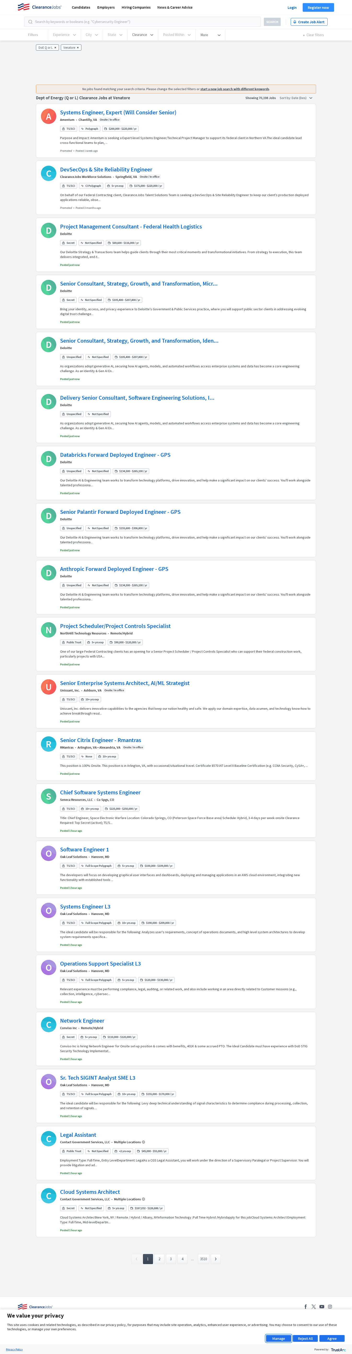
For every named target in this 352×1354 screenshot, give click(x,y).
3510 (203, 1259)
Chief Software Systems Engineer (100, 792)
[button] (142, 35)
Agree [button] (332, 1338)
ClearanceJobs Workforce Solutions (85, 177)
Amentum (67, 119)
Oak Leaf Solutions (73, 857)
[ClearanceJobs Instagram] (330, 1306)
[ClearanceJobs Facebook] (305, 1306)
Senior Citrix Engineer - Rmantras (100, 740)
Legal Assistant (78, 1134)
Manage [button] (278, 1338)
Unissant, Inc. (70, 690)
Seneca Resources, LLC (76, 799)
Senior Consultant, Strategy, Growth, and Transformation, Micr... (139, 283)
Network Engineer (82, 1020)
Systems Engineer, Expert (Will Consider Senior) (118, 112)
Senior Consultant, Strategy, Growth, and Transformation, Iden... (139, 340)
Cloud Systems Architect (90, 1192)
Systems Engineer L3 (85, 906)
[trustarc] (338, 1349)
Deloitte (66, 234)
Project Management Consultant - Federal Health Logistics (131, 226)
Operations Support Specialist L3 (100, 963)
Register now (318, 7)
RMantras (67, 747)
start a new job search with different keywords (234, 89)
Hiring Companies (136, 7)
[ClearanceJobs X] (314, 1306)
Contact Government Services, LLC (85, 1142)
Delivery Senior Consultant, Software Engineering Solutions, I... (137, 397)
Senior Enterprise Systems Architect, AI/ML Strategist (125, 683)
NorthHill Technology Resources (83, 633)
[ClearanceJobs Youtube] (322, 1306)
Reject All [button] (305, 1338)
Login (292, 7)
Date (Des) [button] (299, 98)
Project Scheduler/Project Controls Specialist (115, 626)
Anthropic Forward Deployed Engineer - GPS (114, 569)
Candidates (81, 7)
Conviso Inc (68, 1028)
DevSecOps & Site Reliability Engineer (106, 169)
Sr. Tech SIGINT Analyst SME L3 (97, 1077)
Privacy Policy (14, 1349)
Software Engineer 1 (84, 849)
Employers (106, 7)
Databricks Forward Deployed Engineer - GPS (115, 454)
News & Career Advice (175, 7)
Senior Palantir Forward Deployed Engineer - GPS (120, 512)
